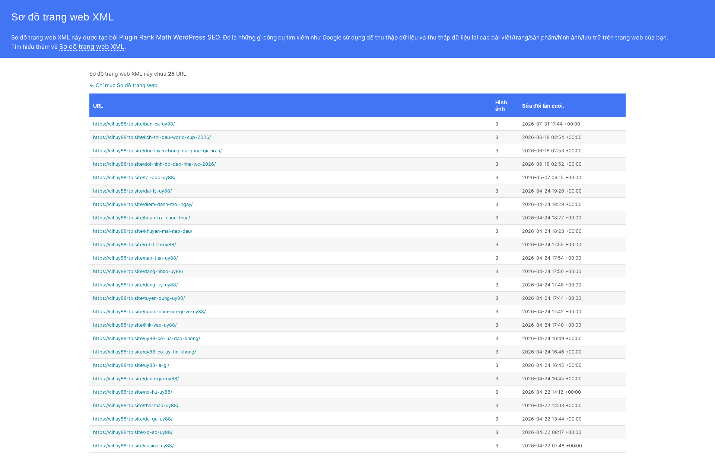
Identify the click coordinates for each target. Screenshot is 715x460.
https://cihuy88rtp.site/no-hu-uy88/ (132, 392)
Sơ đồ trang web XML (91, 46)
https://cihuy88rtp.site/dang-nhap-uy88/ (138, 271)
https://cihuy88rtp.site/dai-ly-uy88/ (132, 191)
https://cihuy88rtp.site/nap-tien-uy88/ (135, 258)
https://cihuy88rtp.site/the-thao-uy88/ (135, 405)
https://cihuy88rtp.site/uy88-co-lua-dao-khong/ (146, 338)
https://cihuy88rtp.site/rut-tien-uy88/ (134, 244)
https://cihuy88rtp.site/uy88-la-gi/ (131, 365)
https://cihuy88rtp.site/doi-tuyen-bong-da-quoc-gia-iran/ (157, 150)
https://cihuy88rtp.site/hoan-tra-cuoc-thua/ (141, 218)
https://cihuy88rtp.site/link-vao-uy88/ (135, 325)
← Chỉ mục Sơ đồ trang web (123, 85)
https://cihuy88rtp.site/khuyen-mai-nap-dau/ (142, 231)
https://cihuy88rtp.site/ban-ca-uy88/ (134, 124)
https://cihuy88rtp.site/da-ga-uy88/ (132, 419)
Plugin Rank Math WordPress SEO (169, 37)
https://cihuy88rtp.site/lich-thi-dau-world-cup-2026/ (152, 137)
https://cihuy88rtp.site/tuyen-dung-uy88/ (139, 298)
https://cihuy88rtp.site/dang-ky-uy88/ (135, 285)
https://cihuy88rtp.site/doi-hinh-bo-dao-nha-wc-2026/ (154, 164)
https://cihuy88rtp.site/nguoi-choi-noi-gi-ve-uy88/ (149, 311)
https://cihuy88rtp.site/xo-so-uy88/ (132, 432)
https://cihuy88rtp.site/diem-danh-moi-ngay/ (143, 204)
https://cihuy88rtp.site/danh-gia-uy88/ (136, 378)
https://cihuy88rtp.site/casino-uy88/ (133, 445)
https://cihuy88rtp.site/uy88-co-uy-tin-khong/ (144, 352)
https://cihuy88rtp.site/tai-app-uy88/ (134, 177)
